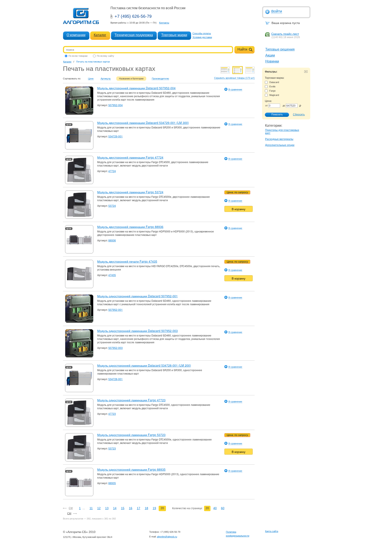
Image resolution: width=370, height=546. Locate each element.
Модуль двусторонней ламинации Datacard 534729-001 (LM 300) (143, 123)
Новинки (272, 61)
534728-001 (115, 379)
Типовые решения (280, 49)
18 (146, 508)
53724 (112, 205)
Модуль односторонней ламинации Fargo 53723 (131, 435)
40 (215, 508)
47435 (112, 275)
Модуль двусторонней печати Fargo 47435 (127, 261)
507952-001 (115, 309)
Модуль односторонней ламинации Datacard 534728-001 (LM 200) (144, 365)
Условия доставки (202, 37)
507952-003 (115, 348)
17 (138, 508)
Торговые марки (174, 35)
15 (122, 508)
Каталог (100, 35)
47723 (112, 413)
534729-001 (115, 136)
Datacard (274, 82)
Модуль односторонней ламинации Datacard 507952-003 (137, 331)
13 (107, 508)
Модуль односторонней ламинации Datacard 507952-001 (137, 296)
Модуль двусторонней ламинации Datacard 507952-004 (136, 88)
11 (91, 508)
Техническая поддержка (134, 35)
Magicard (274, 95)
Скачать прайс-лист (285, 34)
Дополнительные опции (279, 145)
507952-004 (115, 105)
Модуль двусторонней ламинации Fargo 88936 (130, 227)
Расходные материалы (279, 139)
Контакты (164, 22)
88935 (112, 483)
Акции (270, 55)
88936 (112, 240)
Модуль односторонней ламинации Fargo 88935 (131, 469)
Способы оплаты (201, 33)
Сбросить (299, 114)
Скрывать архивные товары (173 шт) (234, 78)
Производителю (160, 78)
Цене (91, 78)
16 (130, 508)
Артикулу (106, 78)
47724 (112, 171)
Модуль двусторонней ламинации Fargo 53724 (130, 192)
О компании (76, 35)
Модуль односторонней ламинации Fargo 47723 (131, 400)
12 (99, 508)
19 (154, 508)
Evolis (272, 86)
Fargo (272, 90)
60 (222, 508)
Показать (277, 114)
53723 (112, 448)
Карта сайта (271, 531)
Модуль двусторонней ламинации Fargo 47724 (130, 157)
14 (114, 508)
